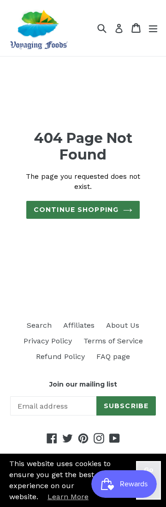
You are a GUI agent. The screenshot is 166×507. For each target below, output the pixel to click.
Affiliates (79, 325)
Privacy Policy (48, 340)
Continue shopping (76, 209)
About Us (122, 325)
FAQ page (113, 356)
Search (39, 325)
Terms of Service (113, 340)
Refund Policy (60, 356)
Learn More (68, 496)
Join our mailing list (83, 384)
